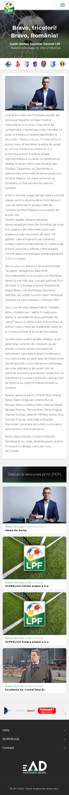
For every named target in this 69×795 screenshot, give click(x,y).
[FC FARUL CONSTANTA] (53, 64)
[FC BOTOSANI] (35, 64)
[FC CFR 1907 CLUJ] (43, 64)
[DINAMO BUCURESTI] (17, 64)
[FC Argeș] (26, 64)
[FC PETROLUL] (62, 64)
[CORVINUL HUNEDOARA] (8, 64)
